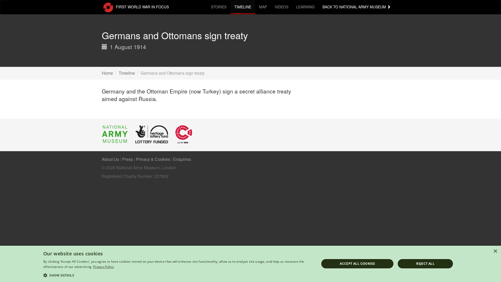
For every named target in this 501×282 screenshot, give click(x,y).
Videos (281, 6)
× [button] (495, 251)
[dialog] (250, 264)
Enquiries (182, 159)
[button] (177, 275)
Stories (218, 6)
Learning (305, 6)
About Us (110, 159)
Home (107, 73)
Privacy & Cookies (153, 159)
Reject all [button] (425, 263)
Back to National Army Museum (355, 6)
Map (263, 6)
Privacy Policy (103, 267)
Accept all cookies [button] (357, 263)
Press (127, 159)
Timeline (242, 6)
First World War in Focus (142, 6)
